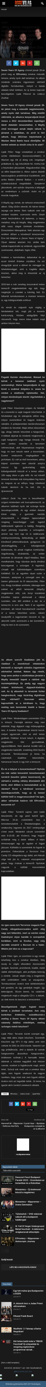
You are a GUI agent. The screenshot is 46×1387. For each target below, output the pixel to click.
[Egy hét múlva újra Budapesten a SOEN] (6, 1292)
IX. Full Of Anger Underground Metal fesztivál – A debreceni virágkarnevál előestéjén (29, 1229)
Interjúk (4, 22)
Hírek (3, 1196)
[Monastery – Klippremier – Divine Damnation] (7, 1204)
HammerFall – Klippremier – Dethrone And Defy (12, 1124)
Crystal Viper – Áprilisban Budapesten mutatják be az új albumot (34, 1126)
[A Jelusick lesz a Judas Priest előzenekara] (6, 1308)
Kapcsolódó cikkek (10, 1167)
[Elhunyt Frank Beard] (6, 1318)
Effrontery (13, 1094)
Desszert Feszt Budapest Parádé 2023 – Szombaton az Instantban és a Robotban (29, 1180)
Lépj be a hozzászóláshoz (23, 1267)
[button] (42, 3)
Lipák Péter (36, 1094)
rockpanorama (23, 1154)
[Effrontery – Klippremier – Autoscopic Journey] (7, 1241)
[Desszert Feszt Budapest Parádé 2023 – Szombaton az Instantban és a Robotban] (7, 1180)
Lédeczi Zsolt (25, 1094)
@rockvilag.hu (23, 1371)
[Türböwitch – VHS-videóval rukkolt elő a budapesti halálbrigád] (7, 1217)
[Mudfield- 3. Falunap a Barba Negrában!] (6, 1330)
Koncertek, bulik (7, 1183)
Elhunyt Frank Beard (23, 1316)
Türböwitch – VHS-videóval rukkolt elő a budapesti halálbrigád (28, 1217)
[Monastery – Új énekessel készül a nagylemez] (7, 1192)
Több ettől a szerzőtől (11, 1171)
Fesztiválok (5, 1232)
